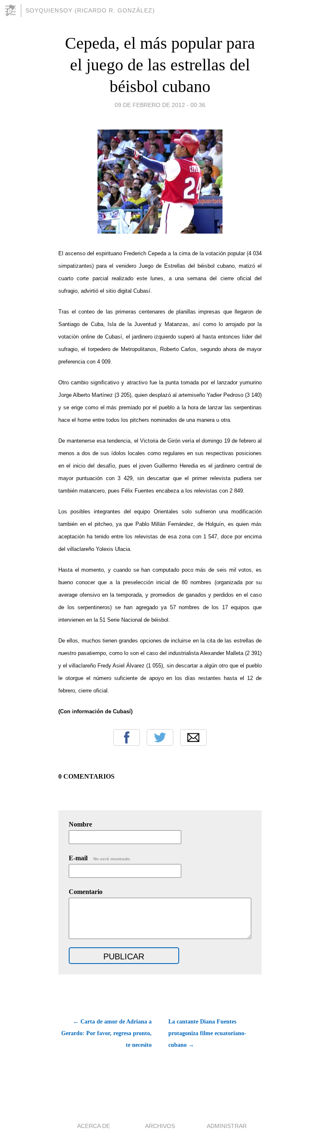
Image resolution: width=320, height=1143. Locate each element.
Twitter (160, 737)
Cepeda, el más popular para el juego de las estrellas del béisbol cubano (160, 65)
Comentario (85, 891)
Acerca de (93, 1126)
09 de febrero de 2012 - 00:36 (160, 105)
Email (193, 737)
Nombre (80, 824)
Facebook (126, 737)
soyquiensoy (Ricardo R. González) (90, 10)
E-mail (100, 858)
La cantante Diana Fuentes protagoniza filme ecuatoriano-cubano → (207, 1033)
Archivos (160, 1126)
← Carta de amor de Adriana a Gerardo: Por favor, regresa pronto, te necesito (106, 1033)
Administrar (227, 1126)
